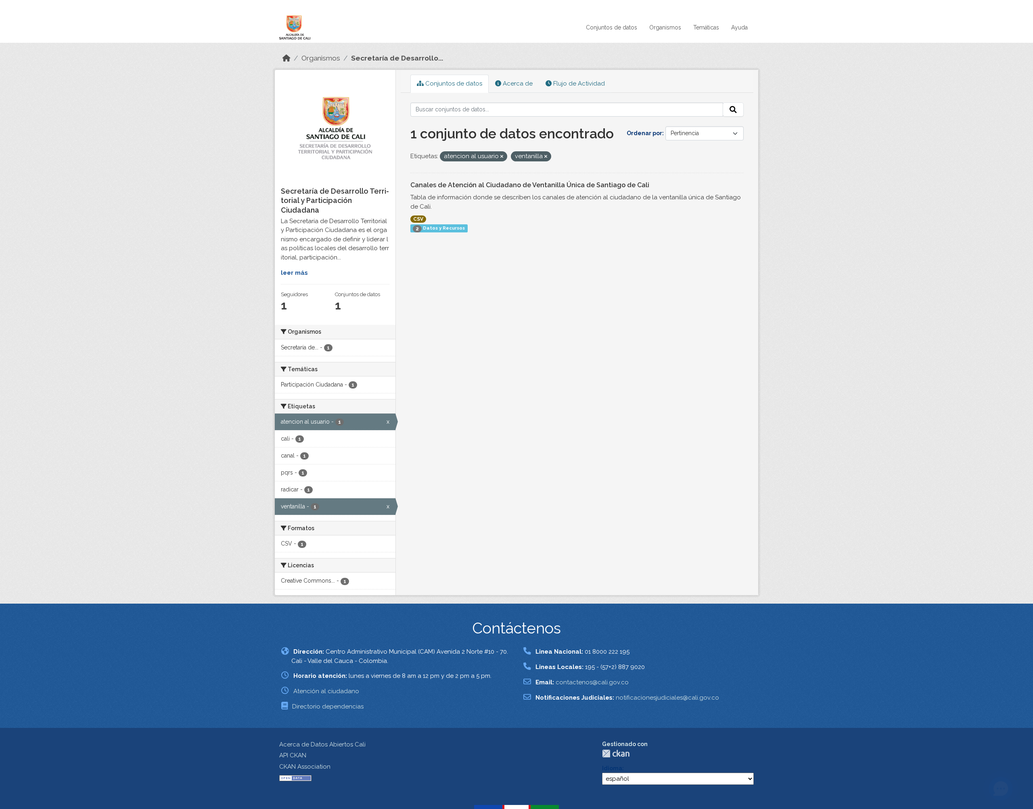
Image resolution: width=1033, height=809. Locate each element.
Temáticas (706, 27)
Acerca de (517, 83)
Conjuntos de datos (611, 27)
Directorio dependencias (328, 706)
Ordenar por (644, 133)
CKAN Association (304, 766)
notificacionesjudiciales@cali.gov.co (667, 697)
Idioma (612, 768)
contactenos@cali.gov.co (592, 682)
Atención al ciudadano (326, 691)
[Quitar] (501, 156)
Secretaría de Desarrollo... (397, 58)
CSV (418, 219)
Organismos (665, 27)
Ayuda (739, 27)
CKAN (615, 753)
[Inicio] (286, 58)
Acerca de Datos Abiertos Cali (322, 744)
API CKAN (292, 755)
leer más (294, 272)
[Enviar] (733, 109)
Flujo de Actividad (578, 83)
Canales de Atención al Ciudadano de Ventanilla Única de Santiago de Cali (529, 185)
